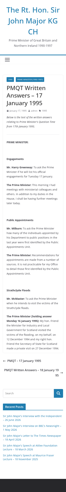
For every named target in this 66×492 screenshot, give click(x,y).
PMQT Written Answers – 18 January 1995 (31, 372)
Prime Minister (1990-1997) (30, 79)
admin (34, 110)
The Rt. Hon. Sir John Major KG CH (33, 21)
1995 (10, 79)
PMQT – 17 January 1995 (24, 361)
